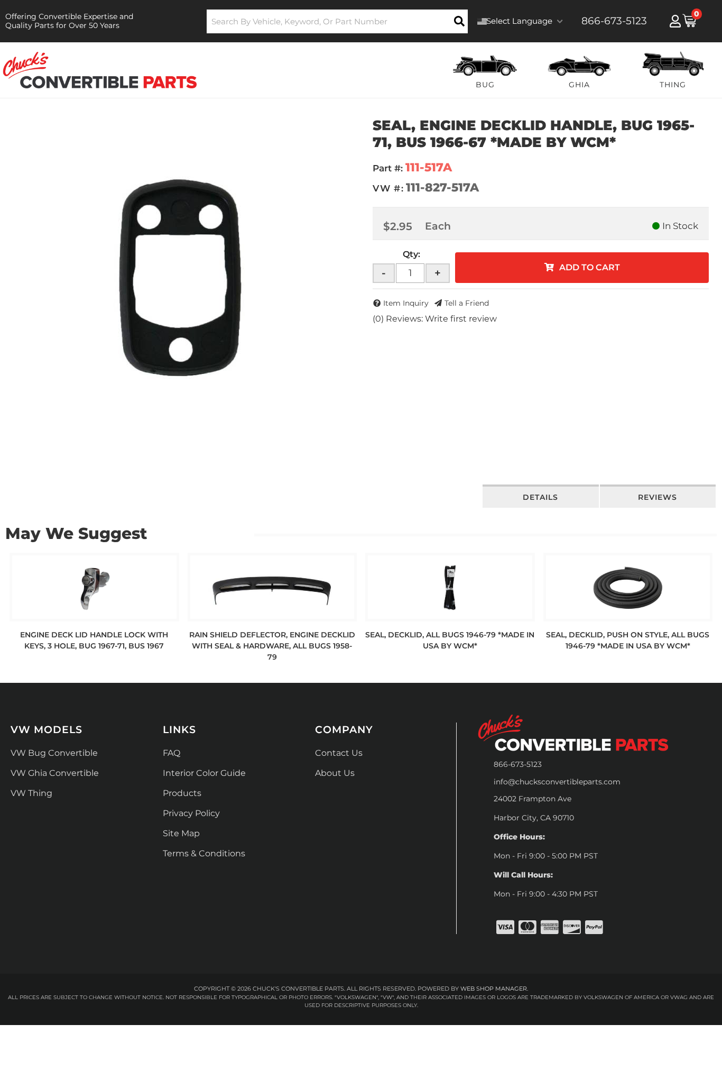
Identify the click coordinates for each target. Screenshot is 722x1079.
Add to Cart (589, 267)
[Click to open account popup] (675, 21)
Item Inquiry (406, 303)
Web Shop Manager (493, 988)
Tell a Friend (467, 303)
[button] (337, 21)
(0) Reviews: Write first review (435, 319)
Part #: (388, 168)
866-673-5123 (518, 764)
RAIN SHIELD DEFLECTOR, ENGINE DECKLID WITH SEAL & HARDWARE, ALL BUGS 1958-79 (272, 646)
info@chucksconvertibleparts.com (557, 781)
